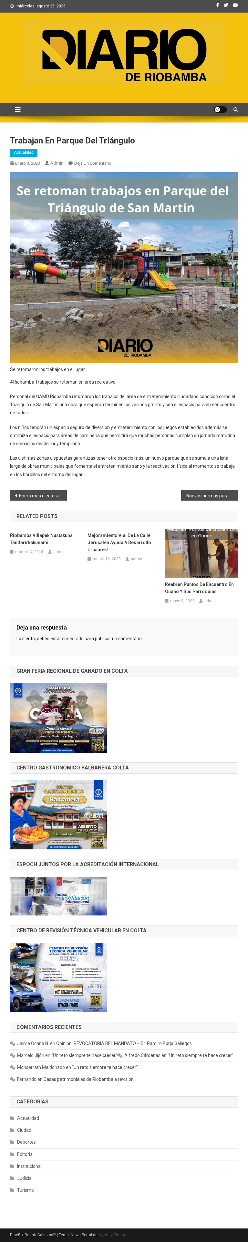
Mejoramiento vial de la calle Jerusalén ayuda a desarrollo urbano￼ (119, 542)
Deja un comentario (92, 163)
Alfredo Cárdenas (142, 1055)
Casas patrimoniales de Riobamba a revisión (89, 1079)
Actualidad (24, 152)
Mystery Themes (113, 1235)
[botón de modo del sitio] (220, 109)
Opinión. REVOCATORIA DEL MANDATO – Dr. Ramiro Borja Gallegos (124, 1043)
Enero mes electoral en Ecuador (43, 495)
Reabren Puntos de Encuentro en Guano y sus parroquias (199, 588)
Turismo (25, 1190)
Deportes (26, 1142)
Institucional (29, 1166)
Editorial (25, 1154)
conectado (73, 638)
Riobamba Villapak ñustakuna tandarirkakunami (41, 539)
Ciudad (24, 1130)
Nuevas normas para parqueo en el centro (212, 495)
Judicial (25, 1178)
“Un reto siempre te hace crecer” (84, 1055)
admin (57, 163)
